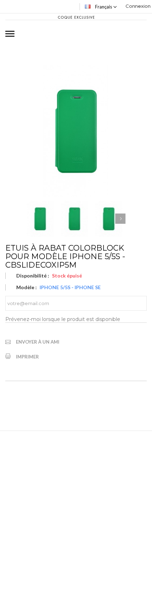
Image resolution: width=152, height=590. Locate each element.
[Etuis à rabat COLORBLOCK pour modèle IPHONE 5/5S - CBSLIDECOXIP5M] (40, 219)
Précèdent (32, 219)
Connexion (138, 6)
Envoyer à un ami (37, 342)
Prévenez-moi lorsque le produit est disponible (62, 319)
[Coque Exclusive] (76, 16)
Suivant (120, 219)
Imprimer (27, 357)
